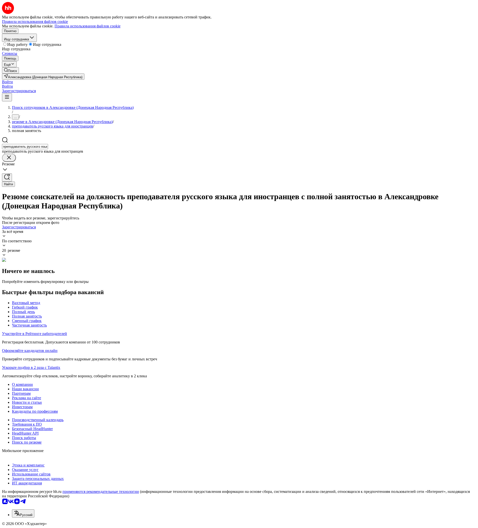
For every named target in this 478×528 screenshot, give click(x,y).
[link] (10, 70)
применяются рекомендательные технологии (100, 491)
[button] (7, 82)
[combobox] (25, 146)
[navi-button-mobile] (7, 97)
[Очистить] (9, 158)
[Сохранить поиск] (7, 177)
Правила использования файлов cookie (87, 26)
